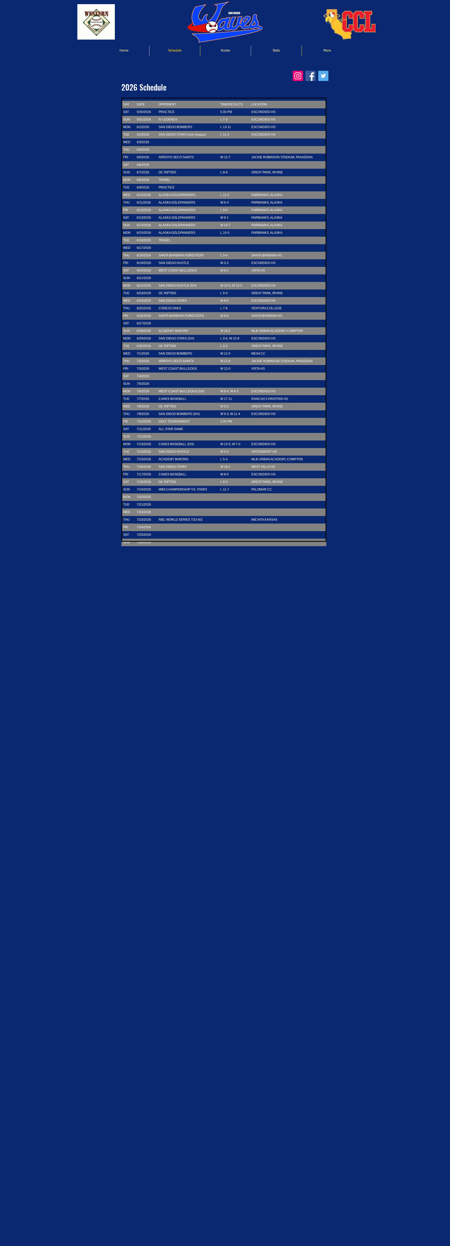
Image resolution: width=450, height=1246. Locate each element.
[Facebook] (310, 76)
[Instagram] (298, 76)
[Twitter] (323, 76)
